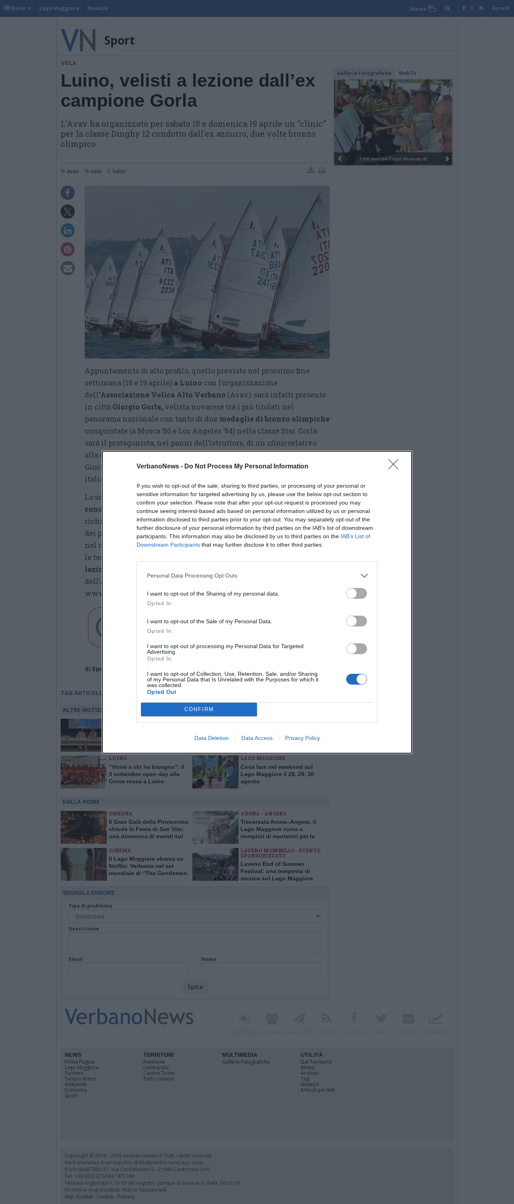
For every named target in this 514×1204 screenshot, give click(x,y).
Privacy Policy (302, 738)
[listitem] (257, 576)
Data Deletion (211, 738)
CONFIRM (199, 709)
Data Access (257, 738)
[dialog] (257, 602)
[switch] (356, 593)
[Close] (396, 466)
